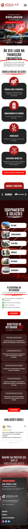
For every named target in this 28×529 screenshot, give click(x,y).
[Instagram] (3, 521)
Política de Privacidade (8, 518)
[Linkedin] (6, 521)
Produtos (4, 515)
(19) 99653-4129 (9, 484)
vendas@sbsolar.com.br (9, 486)
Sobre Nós (4, 511)
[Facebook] (9, 521)
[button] (25, 5)
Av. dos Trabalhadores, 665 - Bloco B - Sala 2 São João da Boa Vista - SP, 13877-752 (13, 489)
